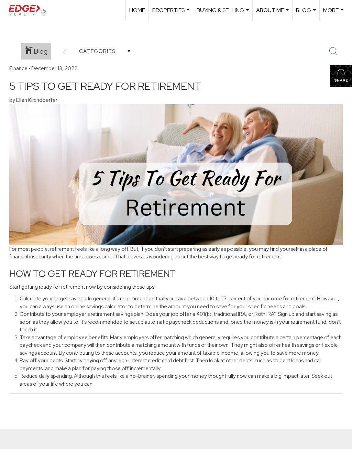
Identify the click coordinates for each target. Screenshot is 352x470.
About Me (273, 14)
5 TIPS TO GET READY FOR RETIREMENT (105, 86)
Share (341, 80)
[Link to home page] (30, 10)
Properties (171, 14)
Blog (307, 14)
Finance (18, 68)
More (334, 14)
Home (137, 10)
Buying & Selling (224, 14)
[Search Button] (333, 51)
